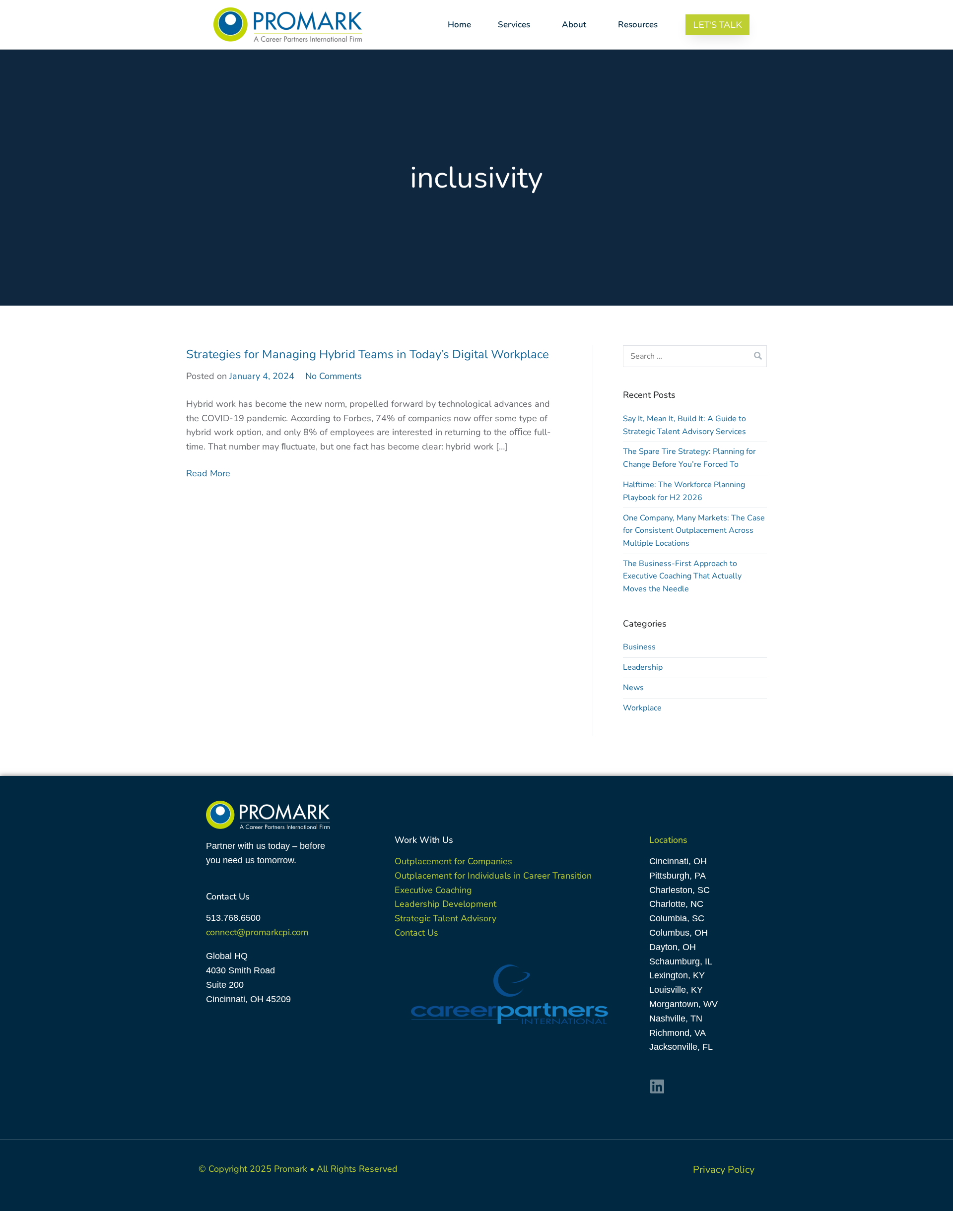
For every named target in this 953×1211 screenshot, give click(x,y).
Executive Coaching (433, 890)
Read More (208, 473)
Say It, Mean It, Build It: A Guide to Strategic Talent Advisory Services (684, 425)
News (633, 687)
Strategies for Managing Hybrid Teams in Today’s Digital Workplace (367, 354)
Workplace (642, 707)
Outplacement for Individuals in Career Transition (493, 876)
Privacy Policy (723, 1169)
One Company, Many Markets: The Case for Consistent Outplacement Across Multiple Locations (694, 530)
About (574, 24)
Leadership (643, 667)
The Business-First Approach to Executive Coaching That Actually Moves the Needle (682, 576)
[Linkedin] (657, 1086)
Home (459, 24)
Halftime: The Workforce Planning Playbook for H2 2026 (684, 491)
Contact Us (416, 933)
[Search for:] (695, 356)
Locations (668, 840)
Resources (638, 24)
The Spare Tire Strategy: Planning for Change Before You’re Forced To (689, 458)
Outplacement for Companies (453, 861)
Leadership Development (445, 904)
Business (639, 646)
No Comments (333, 376)
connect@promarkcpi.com (257, 932)
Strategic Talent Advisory (445, 918)
